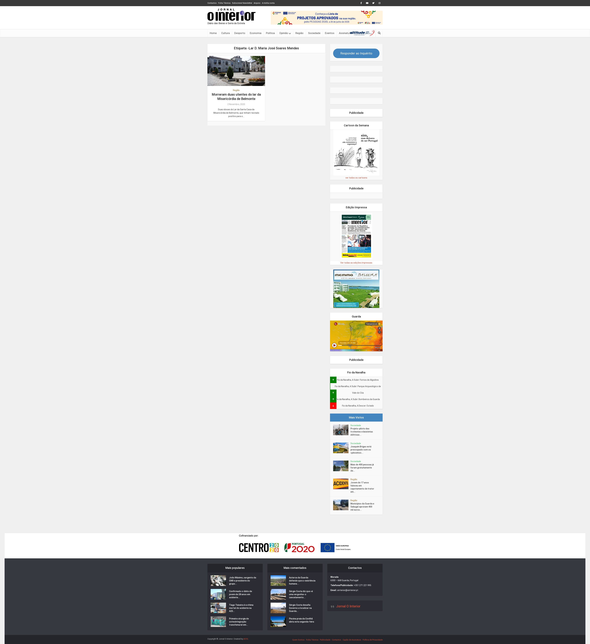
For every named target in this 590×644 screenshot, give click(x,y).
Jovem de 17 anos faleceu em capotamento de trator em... (362, 487)
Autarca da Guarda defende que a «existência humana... (302, 580)
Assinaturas (346, 33)
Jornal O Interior (348, 606)
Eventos (329, 33)
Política (270, 33)
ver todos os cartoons (356, 177)
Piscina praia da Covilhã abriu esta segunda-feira (301, 620)
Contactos (212, 3)
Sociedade (314, 33)
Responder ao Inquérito (356, 53)
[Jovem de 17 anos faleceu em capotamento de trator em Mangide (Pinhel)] (341, 484)
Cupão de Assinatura (352, 640)
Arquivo (257, 3)
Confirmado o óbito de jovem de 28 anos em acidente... (240, 594)
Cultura (225, 33)
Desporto (239, 33)
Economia (255, 33)
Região (299, 33)
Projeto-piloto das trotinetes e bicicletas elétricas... (361, 431)
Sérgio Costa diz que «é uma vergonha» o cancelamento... (301, 594)
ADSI (246, 639)
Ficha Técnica (224, 3)
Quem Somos (298, 640)
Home (213, 33)
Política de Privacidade (373, 640)
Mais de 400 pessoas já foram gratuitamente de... (362, 467)
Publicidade (325, 640)
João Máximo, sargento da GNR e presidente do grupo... (242, 580)
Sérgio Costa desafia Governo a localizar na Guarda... (300, 608)
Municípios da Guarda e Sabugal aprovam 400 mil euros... (362, 506)
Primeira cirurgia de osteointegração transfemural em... (239, 621)
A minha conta (268, 3)
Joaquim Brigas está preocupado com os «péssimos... (360, 449)
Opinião (283, 33)
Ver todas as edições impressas (356, 263)
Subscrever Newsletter (242, 3)
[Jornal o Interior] (231, 14)
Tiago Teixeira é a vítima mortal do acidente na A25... (241, 608)
